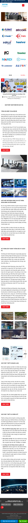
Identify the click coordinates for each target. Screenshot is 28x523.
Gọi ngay (24, 521)
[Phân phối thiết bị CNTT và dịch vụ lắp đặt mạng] (10, 5)
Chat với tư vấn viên (10, 521)
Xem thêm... (23, 75)
